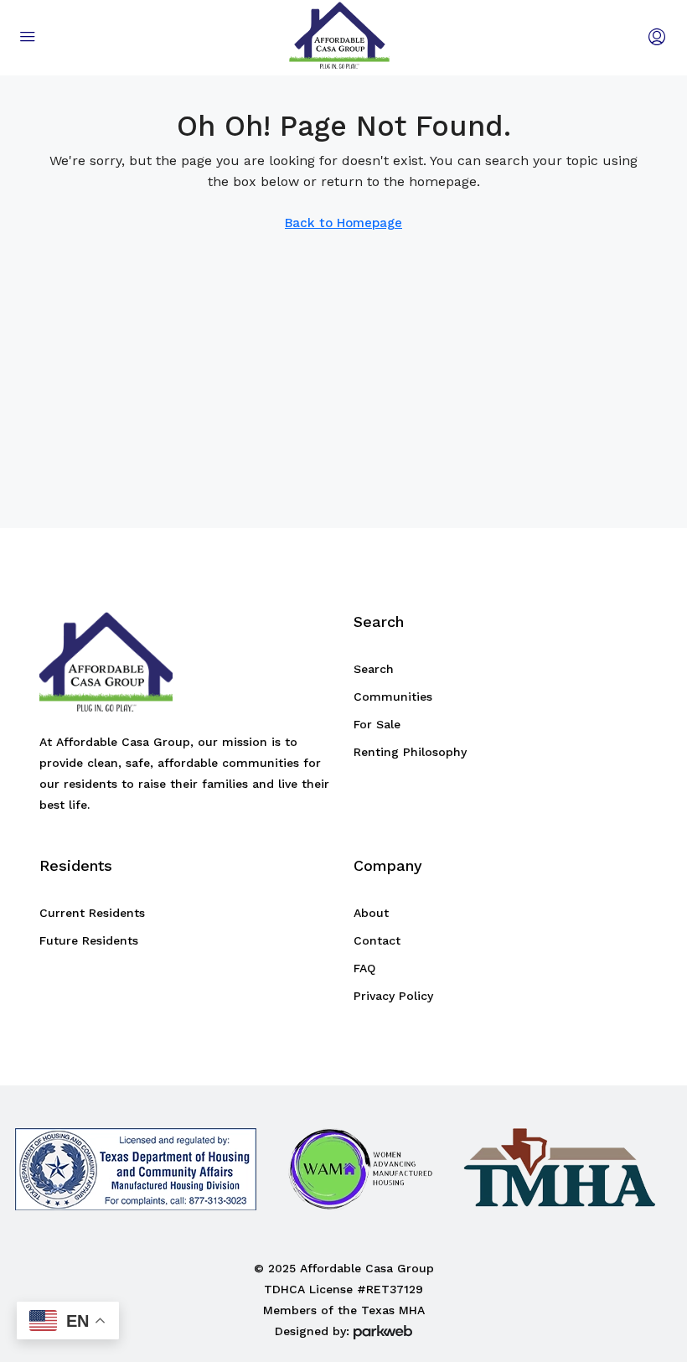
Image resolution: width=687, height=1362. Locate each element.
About (371, 912)
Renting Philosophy (410, 752)
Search (374, 669)
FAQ (364, 968)
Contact (377, 940)
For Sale (377, 724)
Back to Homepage (343, 222)
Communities (393, 696)
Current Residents (92, 912)
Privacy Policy (393, 995)
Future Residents (88, 940)
